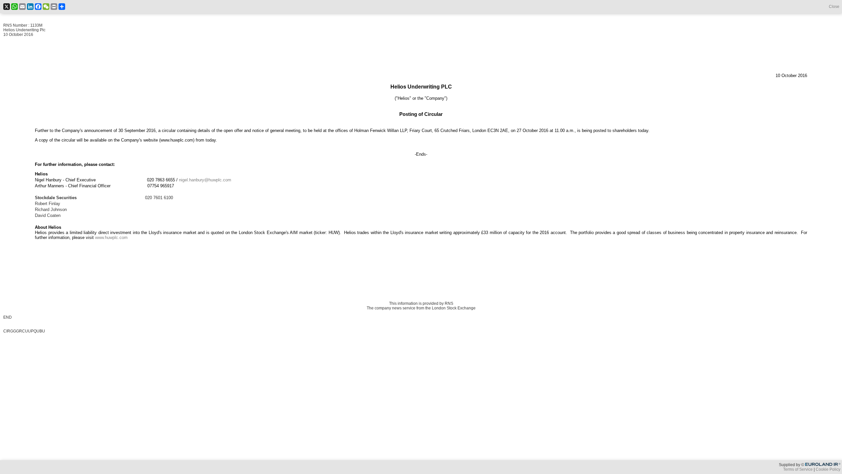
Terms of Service (798, 469)
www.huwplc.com (111, 237)
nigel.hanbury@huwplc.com (205, 179)
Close (834, 6)
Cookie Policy (828, 469)
